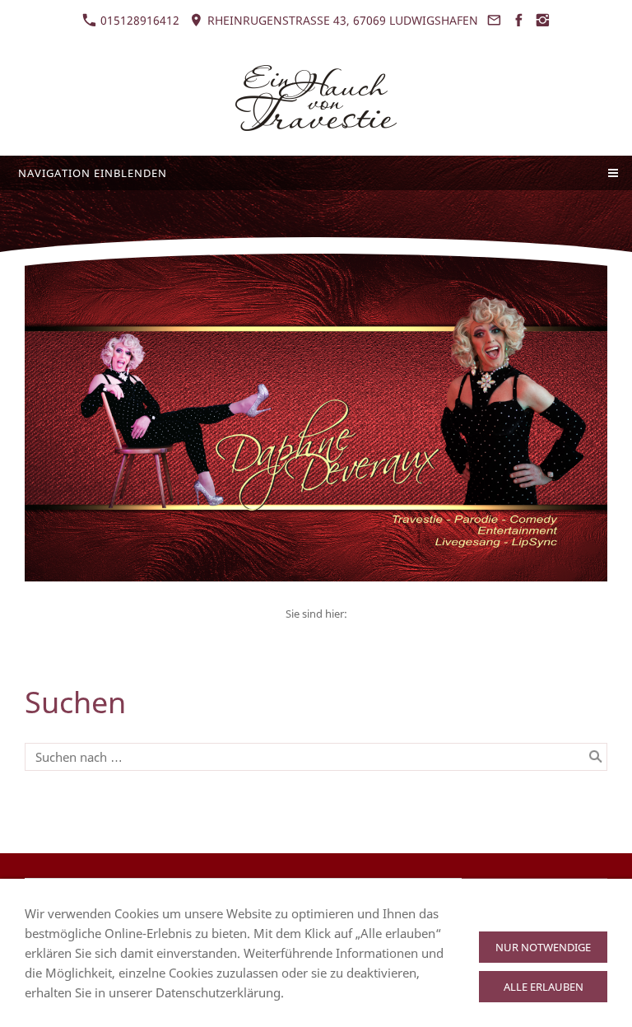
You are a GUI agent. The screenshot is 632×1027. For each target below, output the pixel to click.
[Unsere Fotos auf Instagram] (543, 20)
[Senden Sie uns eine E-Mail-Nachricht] (494, 20)
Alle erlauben (543, 986)
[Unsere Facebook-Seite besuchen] (518, 20)
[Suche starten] (595, 756)
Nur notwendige (543, 947)
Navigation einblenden (92, 173)
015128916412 (138, 20)
